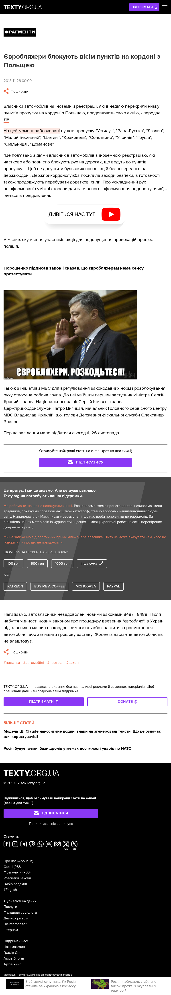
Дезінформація (16, 918)
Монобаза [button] (86, 586)
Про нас (10, 861)
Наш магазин (14, 947)
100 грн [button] (13, 563)
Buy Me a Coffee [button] (49, 586)
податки (13, 662)
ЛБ (6, 119)
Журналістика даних (20, 901)
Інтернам (11, 930)
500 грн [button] (37, 563)
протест (56, 662)
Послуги (10, 906)
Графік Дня (12, 952)
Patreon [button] (15, 586)
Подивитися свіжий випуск (51, 824)
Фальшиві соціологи (20, 912)
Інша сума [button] (89, 563)
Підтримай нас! (16, 941)
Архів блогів (14, 958)
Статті (8, 867)
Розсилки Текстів (17, 878)
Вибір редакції (15, 884)
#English (10, 890)
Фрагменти (13, 872)
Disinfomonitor (15, 924)
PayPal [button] (113, 586)
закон (74, 662)
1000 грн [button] (62, 563)
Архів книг (12, 964)
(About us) (25, 861)
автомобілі (34, 662)
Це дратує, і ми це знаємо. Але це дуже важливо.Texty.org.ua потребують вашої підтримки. (50, 493)
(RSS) (18, 867)
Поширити (19, 91)
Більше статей (19, 722)
